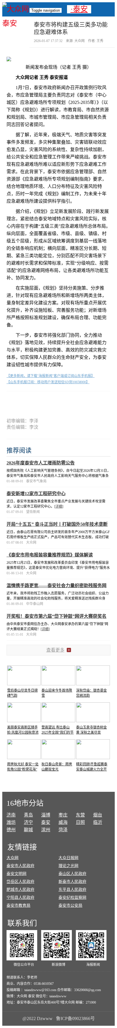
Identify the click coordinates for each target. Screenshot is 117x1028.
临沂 (97, 822)
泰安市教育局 (18, 905)
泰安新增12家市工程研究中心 (36, 493)
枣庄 (63, 815)
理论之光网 (68, 866)
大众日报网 (68, 858)
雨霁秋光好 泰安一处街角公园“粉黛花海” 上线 (23, 769)
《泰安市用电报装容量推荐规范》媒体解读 (50, 554)
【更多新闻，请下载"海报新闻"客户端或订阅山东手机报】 (51, 376)
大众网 (12, 858)
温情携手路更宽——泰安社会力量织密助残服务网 (56, 585)
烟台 (97, 815)
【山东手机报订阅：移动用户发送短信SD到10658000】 (48, 382)
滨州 (45, 829)
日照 (80, 822)
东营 (80, 815)
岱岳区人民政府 (20, 882)
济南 (11, 815)
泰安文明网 (16, 874)
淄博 (45, 815)
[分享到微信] (26, 401)
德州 (11, 829)
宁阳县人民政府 (20, 897)
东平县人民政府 (72, 889)
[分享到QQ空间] (69, 401)
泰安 (45, 822)
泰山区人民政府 (72, 874)
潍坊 (11, 822)
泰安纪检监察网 (72, 897)
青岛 (28, 815)
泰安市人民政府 (20, 866)
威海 (63, 822)
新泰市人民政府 (72, 882)
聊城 (28, 829)
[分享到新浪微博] (48, 401)
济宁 (28, 822)
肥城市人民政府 (20, 889)
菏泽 (63, 829)
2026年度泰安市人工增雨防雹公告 (41, 462)
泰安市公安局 (70, 905)
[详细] (58, 506)
